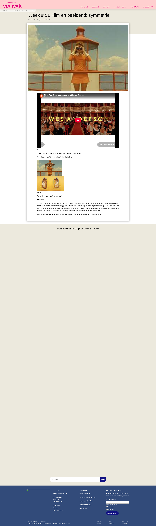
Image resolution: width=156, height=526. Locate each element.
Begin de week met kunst (45, 20)
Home (10, 10)
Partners (110, 509)
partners (106, 7)
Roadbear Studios (38, 523)
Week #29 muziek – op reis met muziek (42, 300)
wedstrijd (14, 10)
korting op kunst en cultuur (88, 497)
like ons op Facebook (99, 522)
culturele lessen (85, 493)
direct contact (84, 508)
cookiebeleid (55, 523)
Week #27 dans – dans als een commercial (43, 317)
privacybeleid (47, 523)
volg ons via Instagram (112, 522)
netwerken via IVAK (86, 501)
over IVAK (134, 7)
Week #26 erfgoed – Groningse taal (41, 396)
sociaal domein (120, 7)
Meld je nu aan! (112, 513)
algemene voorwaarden (64, 523)
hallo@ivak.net (63, 493)
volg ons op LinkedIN (125, 522)
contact (146, 7)
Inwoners (111, 507)
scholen (95, 7)
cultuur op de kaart (85, 505)
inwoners (83, 7)
